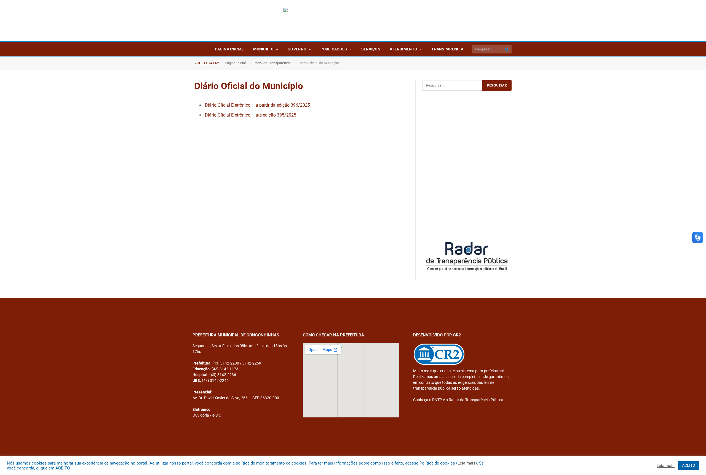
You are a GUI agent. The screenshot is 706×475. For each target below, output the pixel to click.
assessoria (451, 376)
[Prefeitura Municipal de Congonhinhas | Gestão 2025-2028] (353, 21)
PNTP (437, 400)
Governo (297, 49)
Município (263, 49)
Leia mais (466, 463)
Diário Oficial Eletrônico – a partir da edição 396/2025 (257, 105)
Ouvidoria (200, 415)
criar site (447, 371)
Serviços (370, 49)
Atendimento (403, 49)
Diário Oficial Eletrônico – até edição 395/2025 (250, 115)
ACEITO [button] (688, 465)
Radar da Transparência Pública (476, 400)
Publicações (333, 49)
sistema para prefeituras (482, 371)
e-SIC (216, 415)
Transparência (447, 49)
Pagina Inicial (229, 49)
